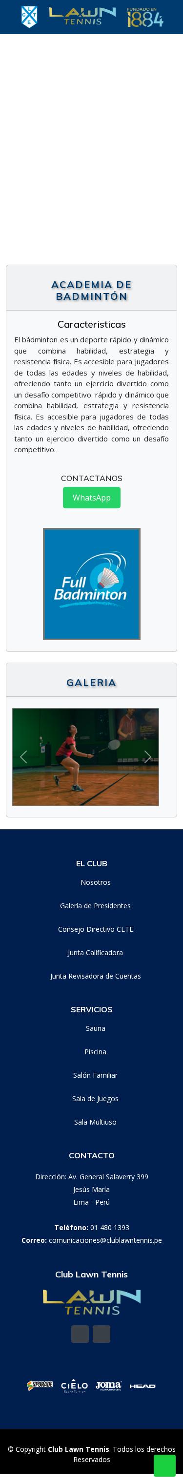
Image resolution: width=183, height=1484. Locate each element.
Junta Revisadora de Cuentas (95, 976)
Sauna (95, 1028)
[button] (9, 156)
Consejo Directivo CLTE (95, 929)
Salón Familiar (95, 1075)
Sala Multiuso (95, 1122)
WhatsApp (92, 497)
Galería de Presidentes (95, 905)
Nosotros (96, 882)
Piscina (95, 1051)
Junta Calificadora (95, 952)
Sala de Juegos (95, 1098)
